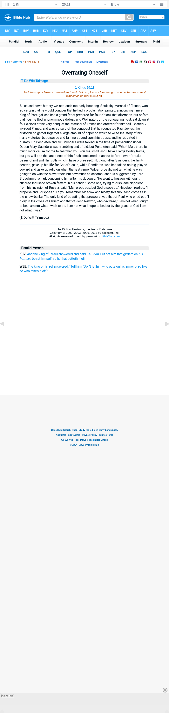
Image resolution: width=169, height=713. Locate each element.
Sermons (17, 62)
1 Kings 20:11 (84, 87)
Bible (7, 62)
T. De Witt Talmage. (34, 81)
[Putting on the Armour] (164, 333)
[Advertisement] (84, 374)
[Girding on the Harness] (5, 333)
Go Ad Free (7, 696)
